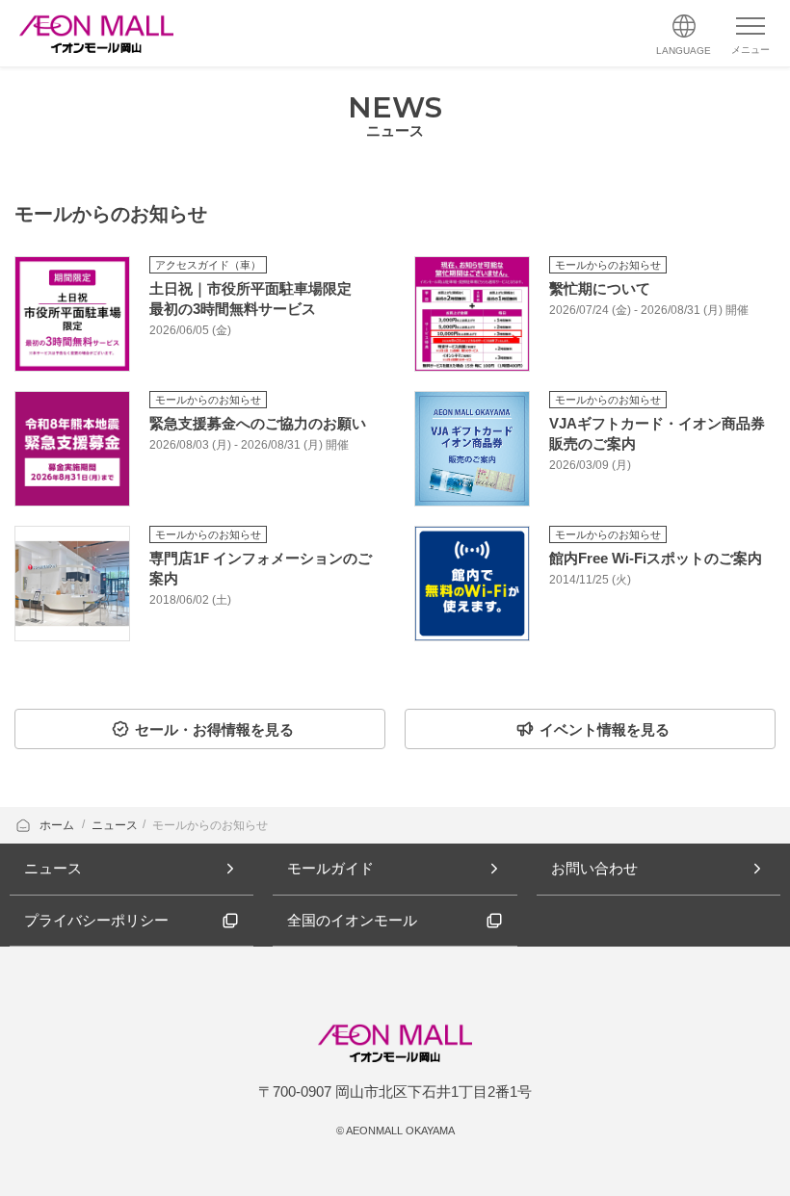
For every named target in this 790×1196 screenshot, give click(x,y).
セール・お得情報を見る (214, 729)
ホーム (58, 825)
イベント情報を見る (605, 729)
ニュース (115, 825)
